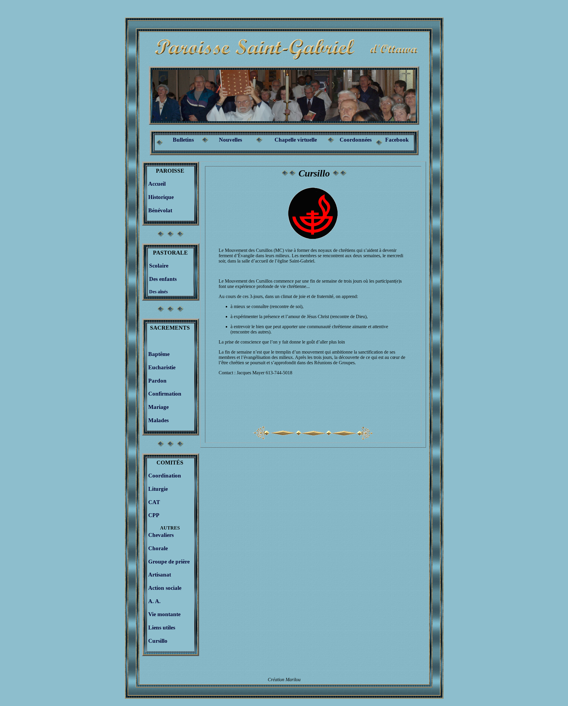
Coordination (164, 475)
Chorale (158, 548)
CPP (153, 515)
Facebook (397, 140)
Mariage (158, 407)
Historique (161, 197)
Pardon (157, 381)
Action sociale (164, 588)
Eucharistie (161, 367)
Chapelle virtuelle (296, 140)
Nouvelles (230, 140)
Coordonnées (356, 140)
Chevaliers (161, 535)
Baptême (159, 354)
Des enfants (163, 279)
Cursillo (157, 641)
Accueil (157, 184)
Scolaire (158, 266)
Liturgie (158, 489)
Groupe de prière (169, 561)
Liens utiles (161, 627)
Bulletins (183, 140)
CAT (154, 502)
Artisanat (159, 574)
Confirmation (164, 394)
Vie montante (164, 614)
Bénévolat (160, 210)
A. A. (154, 601)
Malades (158, 420)
